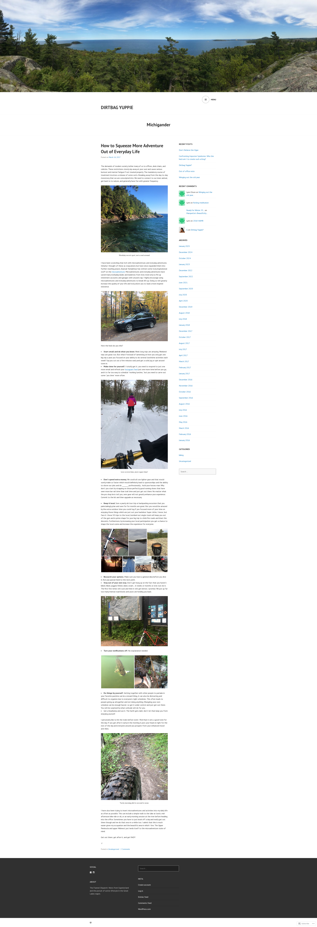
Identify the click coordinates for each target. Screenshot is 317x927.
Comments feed (144, 903)
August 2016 (184, 404)
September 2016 (186, 398)
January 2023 (184, 264)
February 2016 (185, 434)
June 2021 (183, 282)
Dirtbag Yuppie (117, 107)
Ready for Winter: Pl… (195, 210)
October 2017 (185, 337)
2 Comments (125, 849)
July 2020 (183, 294)
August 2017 (184, 343)
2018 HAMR (198, 220)
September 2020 (186, 288)
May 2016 (183, 422)
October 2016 (185, 391)
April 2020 (183, 300)
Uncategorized (113, 849)
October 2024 (185, 258)
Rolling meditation (201, 202)
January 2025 (184, 246)
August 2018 (184, 313)
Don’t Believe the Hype (188, 150)
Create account (144, 885)
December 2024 (185, 252)
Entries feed (143, 897)
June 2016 (183, 416)
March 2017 (184, 361)
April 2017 (183, 355)
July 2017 (183, 349)
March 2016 (184, 428)
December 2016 (185, 379)
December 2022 (185, 270)
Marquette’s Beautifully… (197, 213)
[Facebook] (91, 872)
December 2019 (185, 307)
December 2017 (185, 331)
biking (181, 455)
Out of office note (187, 171)
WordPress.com (144, 909)
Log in (140, 891)
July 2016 (183, 410)
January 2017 (184, 373)
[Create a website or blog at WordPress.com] (91, 922)
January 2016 (184, 440)
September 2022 (186, 276)
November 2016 (186, 385)
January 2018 (184, 325)
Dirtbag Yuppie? (185, 165)
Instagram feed (131, 369)
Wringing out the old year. (189, 177)
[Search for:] (197, 471)
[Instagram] (94, 872)
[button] (114, 542)
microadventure (118, 271)
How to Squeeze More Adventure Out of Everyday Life (132, 148)
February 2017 (185, 367)
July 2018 (183, 319)
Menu (213, 99)
